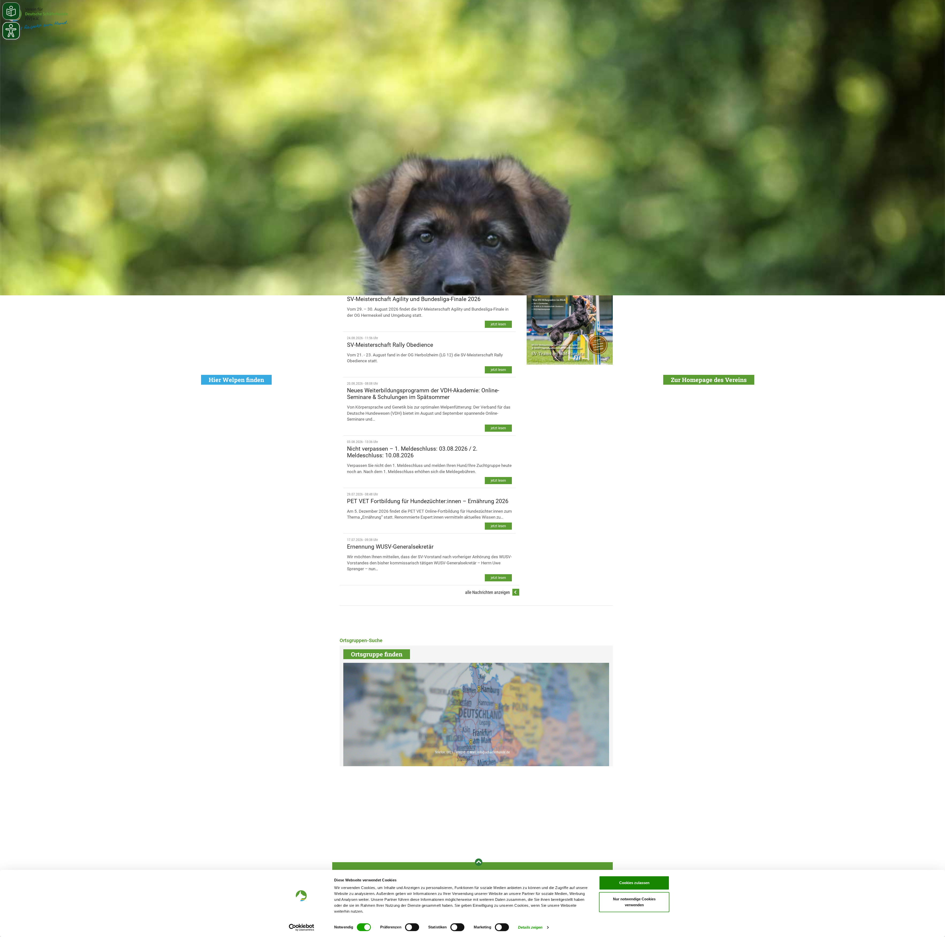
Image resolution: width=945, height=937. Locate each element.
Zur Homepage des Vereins (709, 380)
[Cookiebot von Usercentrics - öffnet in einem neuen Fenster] (301, 927)
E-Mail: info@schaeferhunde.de (488, 752)
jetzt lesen (498, 324)
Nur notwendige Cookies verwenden (634, 902)
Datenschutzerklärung (779, 752)
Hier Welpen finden (236, 380)
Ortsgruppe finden (376, 654)
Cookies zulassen (634, 883)
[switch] (412, 927)
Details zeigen (530, 927)
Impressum (802, 752)
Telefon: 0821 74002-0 (450, 752)
